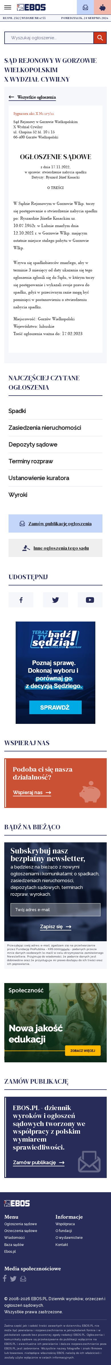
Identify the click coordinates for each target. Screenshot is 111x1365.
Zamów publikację (34, 1162)
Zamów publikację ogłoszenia (60, 523)
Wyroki (18, 494)
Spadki (17, 411)
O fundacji (64, 1231)
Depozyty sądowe (33, 444)
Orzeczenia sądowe (20, 1231)
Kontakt (62, 1245)
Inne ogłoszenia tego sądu (61, 548)
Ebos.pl (10, 1252)
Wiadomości (14, 1238)
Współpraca (65, 1224)
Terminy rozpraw (31, 461)
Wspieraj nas (27, 792)
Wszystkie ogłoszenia (36, 97)
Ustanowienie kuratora (39, 478)
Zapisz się (51, 926)
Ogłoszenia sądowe (20, 1224)
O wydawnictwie (69, 1238)
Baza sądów (14, 1245)
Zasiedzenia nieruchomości (45, 427)
